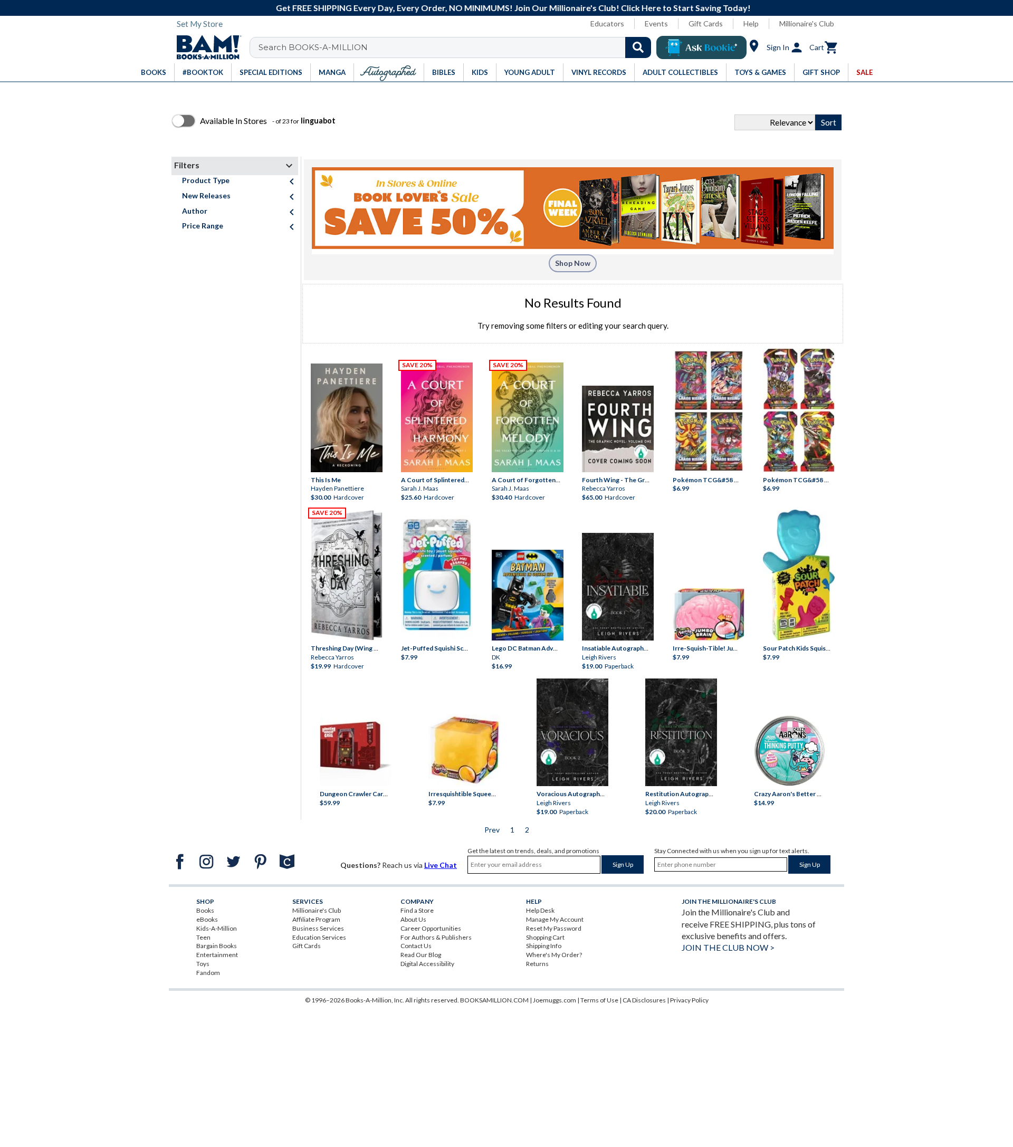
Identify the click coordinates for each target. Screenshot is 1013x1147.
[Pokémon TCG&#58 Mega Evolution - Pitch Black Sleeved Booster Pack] (799, 410)
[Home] (205, 47)
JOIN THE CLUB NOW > (728, 947)
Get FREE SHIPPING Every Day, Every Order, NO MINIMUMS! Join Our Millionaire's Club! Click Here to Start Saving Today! (512, 8)
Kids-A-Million (216, 928)
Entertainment (217, 955)
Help (751, 23)
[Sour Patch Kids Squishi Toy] (799, 575)
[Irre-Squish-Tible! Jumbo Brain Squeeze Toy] (708, 614)
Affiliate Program (316, 919)
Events (656, 23)
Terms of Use (599, 1000)
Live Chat (440, 865)
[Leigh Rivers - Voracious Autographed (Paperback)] (572, 732)
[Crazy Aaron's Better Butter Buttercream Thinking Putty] (790, 750)
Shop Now (572, 263)
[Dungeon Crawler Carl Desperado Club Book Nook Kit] (355, 747)
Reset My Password (553, 928)
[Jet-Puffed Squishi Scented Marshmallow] (437, 576)
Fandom (208, 973)
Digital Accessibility (427, 964)
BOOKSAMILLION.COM (494, 1000)
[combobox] (457, 47)
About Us (413, 919)
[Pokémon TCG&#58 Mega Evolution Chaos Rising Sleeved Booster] (708, 411)
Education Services (319, 937)
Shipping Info (543, 946)
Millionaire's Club (806, 23)
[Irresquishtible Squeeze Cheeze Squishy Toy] (464, 750)
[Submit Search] (638, 47)
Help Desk (540, 910)
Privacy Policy (689, 1000)
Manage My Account (555, 919)
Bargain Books (216, 946)
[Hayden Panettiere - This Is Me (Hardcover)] (347, 418)
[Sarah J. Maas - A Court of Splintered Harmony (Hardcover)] (437, 417)
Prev (492, 829)
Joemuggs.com (554, 1000)
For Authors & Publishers (436, 937)
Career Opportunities (430, 928)
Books (205, 910)
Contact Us (416, 946)
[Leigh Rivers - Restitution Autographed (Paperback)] (681, 732)
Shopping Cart (545, 937)
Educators (607, 23)
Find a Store (417, 910)
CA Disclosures (644, 1000)
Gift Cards (706, 23)
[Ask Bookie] (701, 47)
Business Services (318, 928)
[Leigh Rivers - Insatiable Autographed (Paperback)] (618, 587)
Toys (202, 964)
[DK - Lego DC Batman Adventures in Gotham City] (527, 595)
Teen (203, 937)
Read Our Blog (420, 955)
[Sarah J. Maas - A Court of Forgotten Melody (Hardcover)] (527, 417)
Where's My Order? (554, 955)
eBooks (207, 919)
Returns (537, 964)
